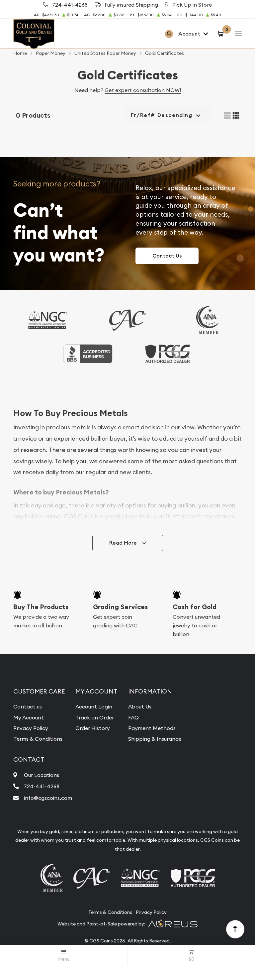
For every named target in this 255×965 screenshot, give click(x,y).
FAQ (133, 717)
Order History (92, 728)
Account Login (93, 706)
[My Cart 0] (221, 34)
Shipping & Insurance (154, 738)
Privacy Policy (30, 728)
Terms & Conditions (37, 738)
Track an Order (94, 717)
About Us (139, 706)
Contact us (27, 706)
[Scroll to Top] (235, 929)
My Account (28, 717)
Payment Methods (152, 728)
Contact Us (167, 255)
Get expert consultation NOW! (143, 90)
